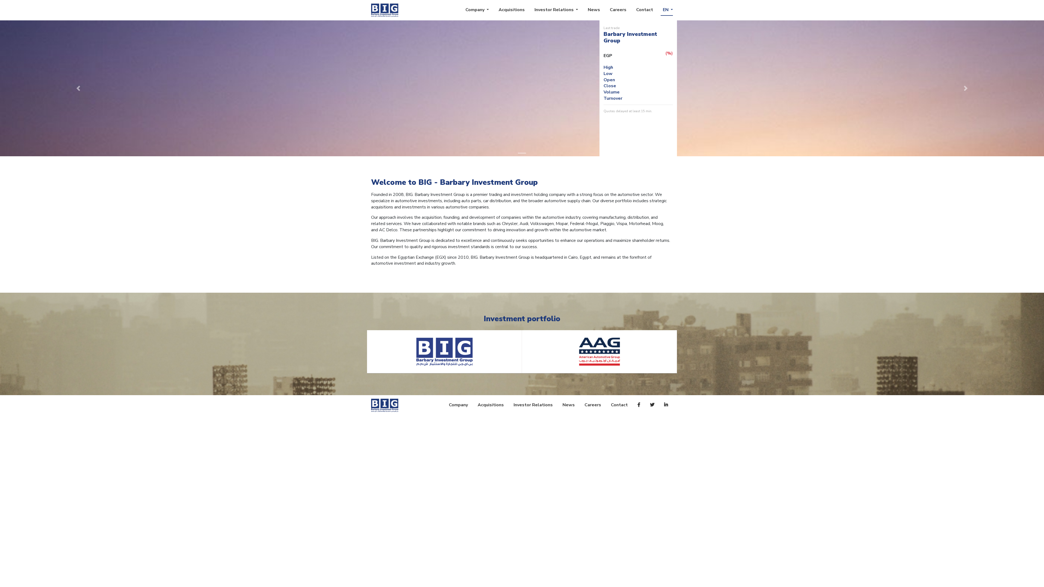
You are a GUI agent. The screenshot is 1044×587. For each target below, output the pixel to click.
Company (458, 405)
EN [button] (666, 10)
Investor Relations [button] (555, 10)
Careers (618, 10)
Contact (644, 10)
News (594, 10)
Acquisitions (512, 10)
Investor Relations (533, 405)
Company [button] (475, 10)
